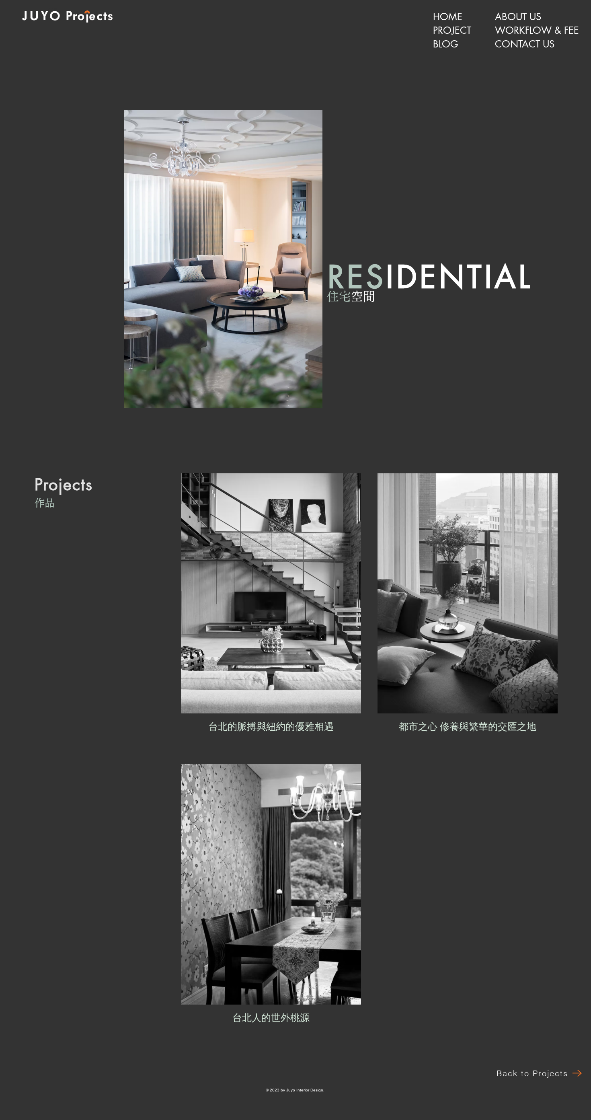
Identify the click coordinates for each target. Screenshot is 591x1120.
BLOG (445, 44)
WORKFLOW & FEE (526, 30)
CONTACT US (524, 44)
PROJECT (452, 30)
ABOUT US (518, 16)
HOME (447, 16)
